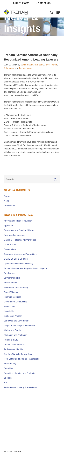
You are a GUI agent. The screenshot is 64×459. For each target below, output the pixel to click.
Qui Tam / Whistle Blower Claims (19, 354)
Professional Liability (13, 349)
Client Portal (21, 3)
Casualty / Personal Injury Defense (20, 240)
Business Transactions (14, 235)
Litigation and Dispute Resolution (19, 325)
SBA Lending (10, 363)
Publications (9, 206)
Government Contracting (15, 302)
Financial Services (12, 297)
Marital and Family (12, 330)
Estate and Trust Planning (16, 287)
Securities (8, 368)
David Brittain (26, 65)
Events (7, 196)
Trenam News (25, 68)
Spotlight (8, 378)
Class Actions (10, 244)
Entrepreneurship (12, 278)
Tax (5, 382)
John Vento (9, 68)
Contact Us (43, 3)
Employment (10, 273)
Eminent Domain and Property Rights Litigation (25, 268)
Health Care (9, 306)
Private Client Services (14, 344)
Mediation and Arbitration (15, 335)
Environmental (10, 283)
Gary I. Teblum (50, 65)
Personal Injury (11, 340)
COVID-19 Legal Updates (16, 259)
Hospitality (9, 311)
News (6, 201)
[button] (58, 12)
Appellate (8, 225)
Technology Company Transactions (20, 387)
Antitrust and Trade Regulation (18, 221)
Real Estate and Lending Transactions (21, 359)
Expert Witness (11, 292)
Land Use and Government (16, 321)
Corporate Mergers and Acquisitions (20, 254)
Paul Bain (38, 65)
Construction (10, 249)
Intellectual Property (13, 316)
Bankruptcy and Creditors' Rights (19, 230)
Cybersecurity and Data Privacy (18, 263)
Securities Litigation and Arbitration (20, 373)
